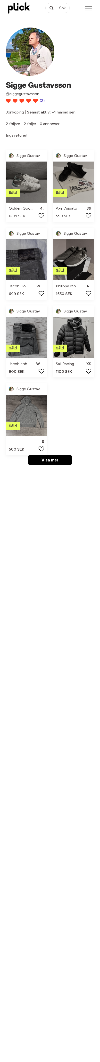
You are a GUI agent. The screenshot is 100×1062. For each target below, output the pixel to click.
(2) (42, 100)
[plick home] (19, 8)
